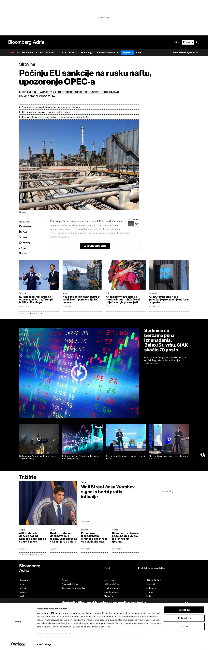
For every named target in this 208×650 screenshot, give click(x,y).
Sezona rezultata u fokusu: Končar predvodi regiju (125, 457)
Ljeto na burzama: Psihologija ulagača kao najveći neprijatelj (81, 457)
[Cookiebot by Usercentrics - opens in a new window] (18, 644)
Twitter (149, 592)
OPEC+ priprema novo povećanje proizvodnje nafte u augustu (169, 299)
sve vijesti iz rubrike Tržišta (30, 554)
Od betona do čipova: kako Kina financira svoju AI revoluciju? (37, 457)
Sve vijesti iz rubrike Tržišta (30, 314)
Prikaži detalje (44, 644)
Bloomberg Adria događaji (73, 588)
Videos (65, 580)
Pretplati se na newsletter (151, 568)
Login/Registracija (95, 246)
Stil (107, 293)
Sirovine (152, 293)
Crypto (22, 530)
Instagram (151, 588)
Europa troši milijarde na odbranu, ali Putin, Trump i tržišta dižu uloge (36, 299)
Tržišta (62, 52)
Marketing (108, 596)
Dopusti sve (184, 610)
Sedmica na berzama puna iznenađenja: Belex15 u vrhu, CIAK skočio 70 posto (166, 340)
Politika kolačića (111, 584)
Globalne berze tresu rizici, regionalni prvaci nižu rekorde (168, 457)
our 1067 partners (54, 613)
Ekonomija (27, 52)
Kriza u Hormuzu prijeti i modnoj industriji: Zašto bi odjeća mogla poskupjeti (123, 299)
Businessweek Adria (108, 52)
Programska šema (70, 584)
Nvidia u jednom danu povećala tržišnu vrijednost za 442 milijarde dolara (63, 537)
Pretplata (188, 42)
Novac (115, 530)
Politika (50, 52)
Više (138, 52)
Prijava (177, 42)
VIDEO (12, 52)
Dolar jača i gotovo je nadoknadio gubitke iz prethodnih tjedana (125, 537)
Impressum (109, 580)
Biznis (39, 52)
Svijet (65, 293)
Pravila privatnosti (112, 588)
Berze (83, 482)
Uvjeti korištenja (111, 592)
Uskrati (184, 626)
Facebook (150, 584)
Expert (126, 52)
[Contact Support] (203, 455)
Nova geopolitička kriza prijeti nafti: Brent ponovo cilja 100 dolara (82, 299)
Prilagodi (182, 618)
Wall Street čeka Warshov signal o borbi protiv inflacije (108, 491)
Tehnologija (87, 52)
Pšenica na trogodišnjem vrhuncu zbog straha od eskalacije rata (94, 537)
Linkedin (150, 596)
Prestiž (73, 52)
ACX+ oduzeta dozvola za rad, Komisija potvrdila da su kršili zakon (32, 537)
